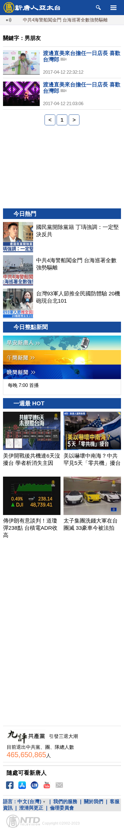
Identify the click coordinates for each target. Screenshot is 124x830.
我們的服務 (65, 801)
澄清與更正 (31, 807)
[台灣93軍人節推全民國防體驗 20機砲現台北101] (18, 303)
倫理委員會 (62, 807)
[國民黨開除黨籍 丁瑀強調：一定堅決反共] (18, 237)
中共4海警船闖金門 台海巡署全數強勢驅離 (59, 19)
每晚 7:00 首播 (23, 385)
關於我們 (93, 801)
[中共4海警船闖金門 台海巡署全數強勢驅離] (18, 270)
